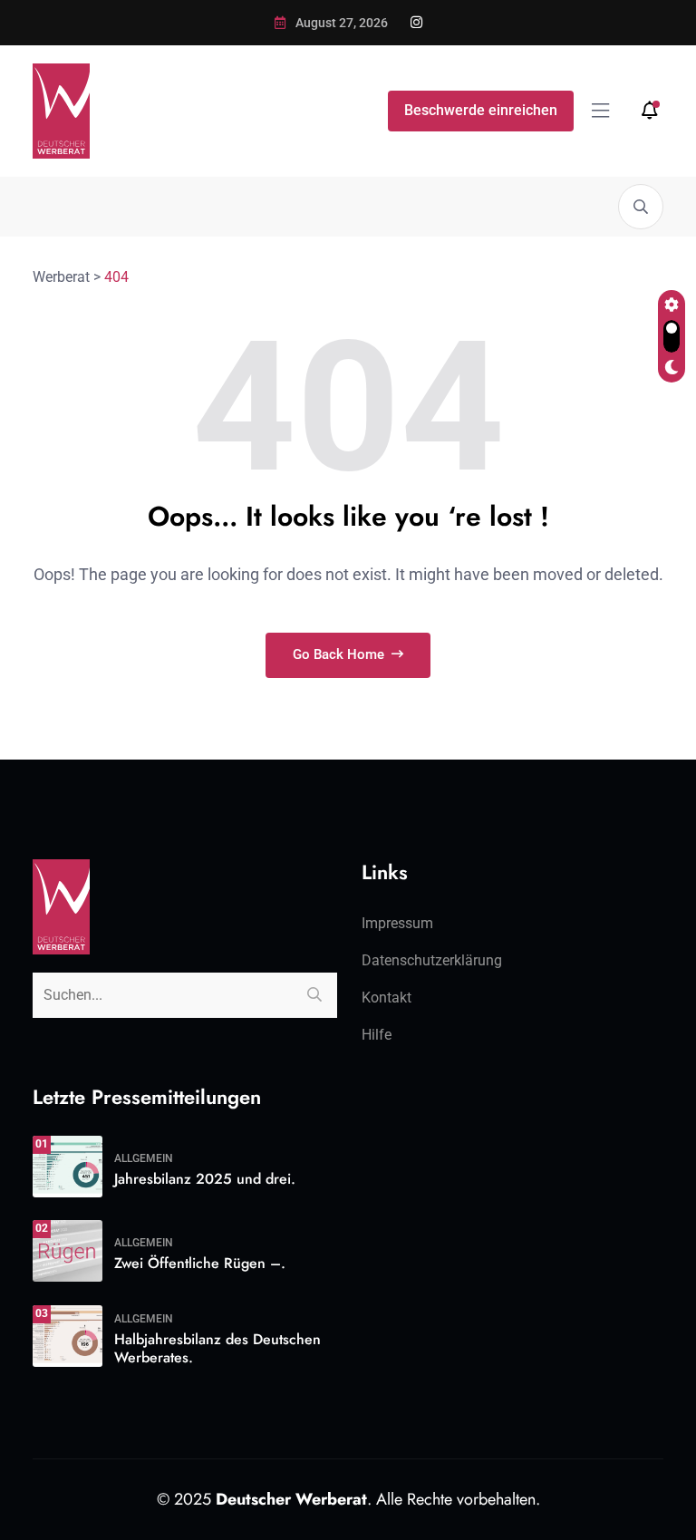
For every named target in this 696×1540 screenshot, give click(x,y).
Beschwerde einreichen (480, 110)
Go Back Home (340, 654)
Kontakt (386, 997)
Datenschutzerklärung (432, 960)
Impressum (397, 923)
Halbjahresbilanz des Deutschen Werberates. (217, 1349)
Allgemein (143, 1158)
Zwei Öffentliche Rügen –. (199, 1263)
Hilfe (377, 1034)
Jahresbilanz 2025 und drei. (204, 1178)
